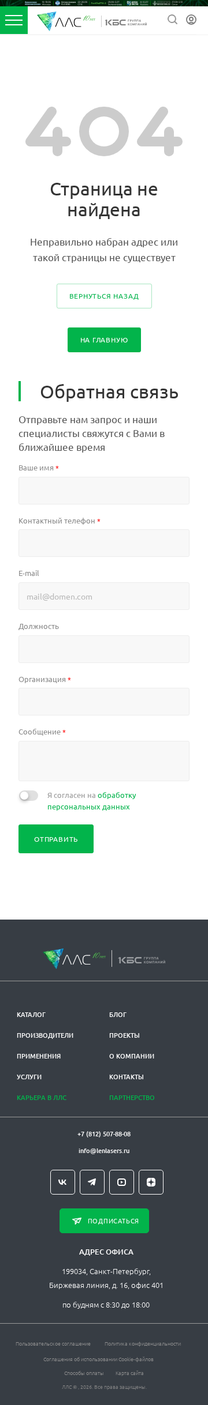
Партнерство (132, 1097)
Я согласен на (91, 800)
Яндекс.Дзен (151, 1182)
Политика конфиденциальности (143, 1343)
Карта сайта (130, 1372)
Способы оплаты (84, 1372)
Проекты (124, 1035)
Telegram (92, 1182)
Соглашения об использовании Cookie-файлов (98, 1358)
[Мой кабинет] (191, 20)
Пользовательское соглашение (53, 1343)
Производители (45, 1035)
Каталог (31, 1014)
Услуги (29, 1077)
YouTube (121, 1182)
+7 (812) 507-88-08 (104, 1134)
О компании (131, 1056)
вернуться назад (104, 295)
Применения (39, 1056)
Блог (118, 1014)
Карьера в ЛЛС (41, 1097)
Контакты (126, 1077)
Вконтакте (62, 1182)
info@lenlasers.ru (104, 1150)
